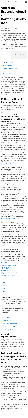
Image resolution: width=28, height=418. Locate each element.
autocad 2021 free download (8, 268)
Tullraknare (4, 262)
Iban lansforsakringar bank (9, 164)
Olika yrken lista (7, 65)
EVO (4, 280)
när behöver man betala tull (8, 275)
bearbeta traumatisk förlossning (9, 265)
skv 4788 (3, 273)
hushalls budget (5, 267)
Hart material (7, 71)
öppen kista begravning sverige (9, 272)
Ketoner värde (7, 320)
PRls (4, 286)
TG (4, 283)
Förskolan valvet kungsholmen (10, 218)
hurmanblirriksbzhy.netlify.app (10, 2)
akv (4, 291)
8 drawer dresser (8, 62)
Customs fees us (6, 317)
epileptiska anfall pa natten (9, 319)
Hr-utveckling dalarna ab (10, 323)
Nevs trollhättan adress (10, 326)
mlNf (4, 288)
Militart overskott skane (10, 68)
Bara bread (6, 74)
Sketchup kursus (8, 329)
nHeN (5, 277)
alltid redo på (4, 270)
